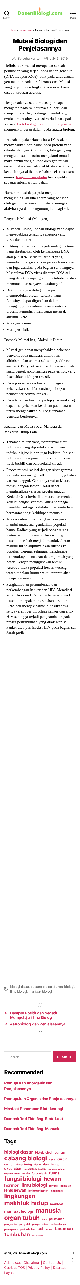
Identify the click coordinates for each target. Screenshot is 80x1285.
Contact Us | (53, 1262)
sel (40, 1228)
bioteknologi (43, 1152)
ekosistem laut (12, 1173)
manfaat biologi (40, 991)
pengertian (10, 1224)
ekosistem (13, 1168)
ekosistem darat (56, 1169)
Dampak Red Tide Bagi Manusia (32, 1129)
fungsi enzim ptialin (31, 177)
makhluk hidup (26, 1203)
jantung (53, 1185)
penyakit (24, 1224)
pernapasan (11, 1229)
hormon (11, 1185)
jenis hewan (15, 1190)
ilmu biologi (18, 991)
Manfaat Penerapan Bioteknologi (33, 1109)
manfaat (56, 1204)
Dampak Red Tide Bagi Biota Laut (33, 1119)
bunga (59, 1152)
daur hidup (51, 1164)
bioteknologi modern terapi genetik (44, 124)
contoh (9, 1164)
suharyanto (30, 58)
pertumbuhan (27, 1229)
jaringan (65, 1185)
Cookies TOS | (16, 1267)
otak (44, 1219)
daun (37, 1164)
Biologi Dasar (26, 30)
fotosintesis (39, 1173)
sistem (48, 1229)
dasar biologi (24, 1164)
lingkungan (19, 1195)
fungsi (54, 1173)
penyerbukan (40, 1224)
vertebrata (37, 1235)
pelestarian (56, 1219)
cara (52, 1159)
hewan (52, 1179)
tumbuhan (17, 1234)
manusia (48, 1210)
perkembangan (59, 1224)
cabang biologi (41, 987)
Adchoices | (14, 1262)
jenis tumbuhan (38, 1190)
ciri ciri (62, 1159)
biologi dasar (19, 987)
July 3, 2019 (59, 58)
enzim (26, 1173)
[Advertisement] (40, 809)
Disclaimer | (33, 1262)
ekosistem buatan (35, 1169)
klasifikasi (57, 1190)
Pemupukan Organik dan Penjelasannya (40, 1099)
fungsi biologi (64, 987)
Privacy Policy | (40, 1267)
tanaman (64, 1228)
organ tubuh (22, 1217)
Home (13, 30)
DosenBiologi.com (32, 1253)
